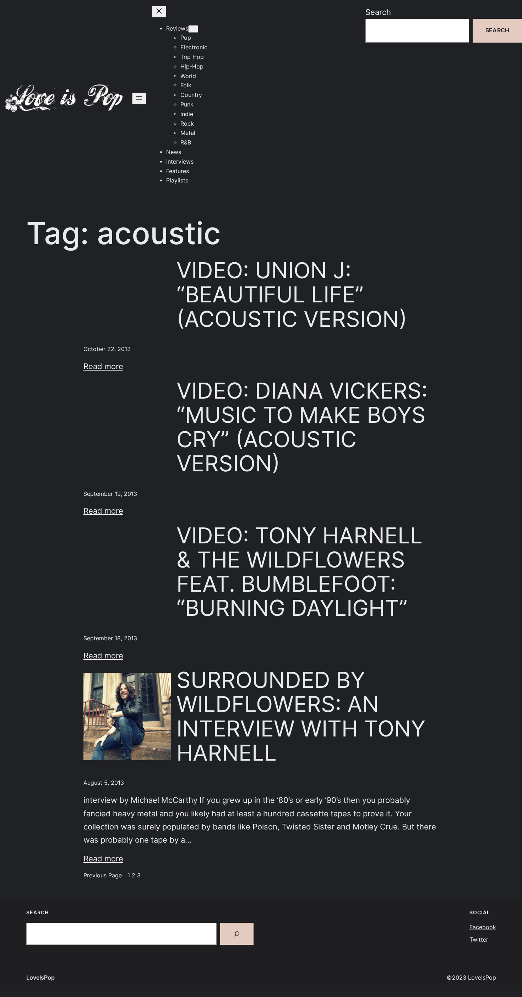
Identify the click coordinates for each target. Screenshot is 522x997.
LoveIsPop (40, 977)
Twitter (478, 939)
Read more (103, 366)
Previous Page (102, 875)
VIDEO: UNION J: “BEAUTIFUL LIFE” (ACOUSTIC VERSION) (291, 294)
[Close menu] (159, 11)
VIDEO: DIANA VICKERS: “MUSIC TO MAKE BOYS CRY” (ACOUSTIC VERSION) (302, 427)
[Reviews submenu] (193, 29)
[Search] (237, 934)
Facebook (482, 927)
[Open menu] (139, 98)
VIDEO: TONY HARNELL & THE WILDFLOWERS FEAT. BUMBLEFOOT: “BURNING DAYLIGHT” (299, 572)
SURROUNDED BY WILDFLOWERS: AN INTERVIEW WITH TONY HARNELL (300, 716)
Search (378, 12)
